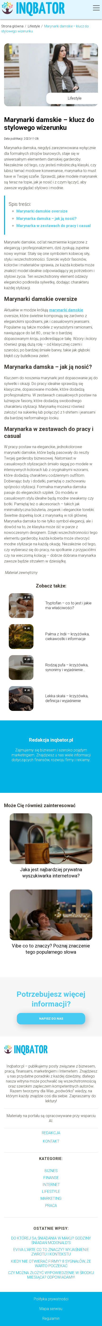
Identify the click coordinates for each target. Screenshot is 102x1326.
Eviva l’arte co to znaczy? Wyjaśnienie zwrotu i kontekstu (51, 1251)
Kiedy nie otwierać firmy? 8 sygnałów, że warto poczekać (51, 1263)
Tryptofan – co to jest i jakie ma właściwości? (68, 605)
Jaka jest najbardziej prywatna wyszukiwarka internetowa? (51, 873)
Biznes (51, 1171)
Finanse (51, 1177)
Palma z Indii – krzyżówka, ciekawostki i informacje (67, 636)
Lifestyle (34, 26)
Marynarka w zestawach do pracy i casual (53, 225)
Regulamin (51, 1318)
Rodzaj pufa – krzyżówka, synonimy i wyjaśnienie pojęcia (66, 668)
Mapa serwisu (50, 1308)
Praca (51, 1205)
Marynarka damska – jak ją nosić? (46, 218)
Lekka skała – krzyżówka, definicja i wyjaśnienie (66, 698)
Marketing (51, 1198)
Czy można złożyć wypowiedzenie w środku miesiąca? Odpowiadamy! (51, 1275)
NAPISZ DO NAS (51, 1018)
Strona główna (12, 26)
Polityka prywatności (51, 1299)
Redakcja (51, 1133)
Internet (51, 1184)
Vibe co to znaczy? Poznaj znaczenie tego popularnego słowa (51, 949)
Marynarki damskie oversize (42, 211)
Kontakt (51, 1141)
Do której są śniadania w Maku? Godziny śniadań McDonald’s (51, 1240)
